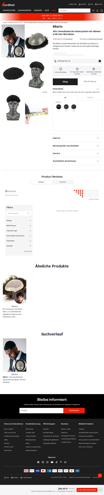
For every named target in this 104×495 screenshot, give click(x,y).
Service (56, 153)
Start (5, 22)
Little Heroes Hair (10, 433)
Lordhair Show (66, 442)
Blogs (27, 443)
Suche (64, 10)
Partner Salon (8, 447)
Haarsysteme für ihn (15, 22)
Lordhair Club (73, 4)
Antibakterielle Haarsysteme (88, 433)
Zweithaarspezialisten (68, 439)
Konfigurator (24, 10)
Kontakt (83, 4)
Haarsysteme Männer (86, 436)
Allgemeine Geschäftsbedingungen (80, 477)
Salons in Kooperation (33, 447)
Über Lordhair (8, 429)
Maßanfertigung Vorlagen (87, 443)
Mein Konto (29, 429)
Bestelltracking (48, 433)
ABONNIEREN (74, 411)
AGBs (6, 440)
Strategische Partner (68, 436)
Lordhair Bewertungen (11, 436)
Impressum (7, 450)
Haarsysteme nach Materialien (89, 440)
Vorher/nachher (31, 436)
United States (27, 477)
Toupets (81, 429)
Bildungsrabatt (31, 440)
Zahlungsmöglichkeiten (51, 440)
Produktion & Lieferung (51, 436)
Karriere (6, 443)
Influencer (64, 433)
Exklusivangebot (31, 450)
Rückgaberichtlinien (49, 443)
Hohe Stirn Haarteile (85, 447)
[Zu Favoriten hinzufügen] (100, 490)
